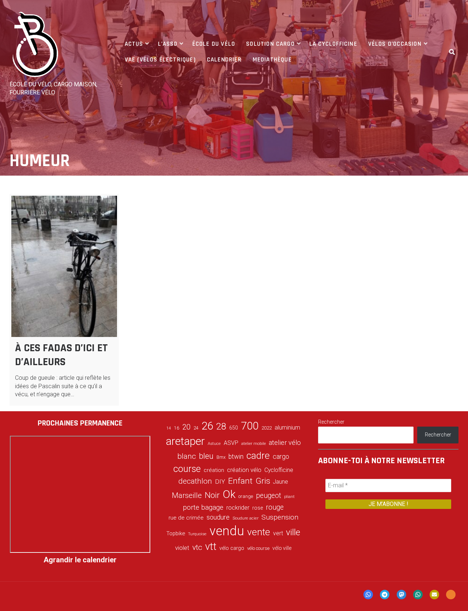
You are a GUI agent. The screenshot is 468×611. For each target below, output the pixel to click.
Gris (263, 481)
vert (278, 533)
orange (245, 496)
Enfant (240, 481)
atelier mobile (253, 443)
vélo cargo (231, 548)
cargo (281, 456)
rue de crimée (186, 517)
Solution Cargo (270, 44)
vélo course (258, 548)
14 (168, 428)
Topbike (175, 533)
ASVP (231, 442)
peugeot (268, 495)
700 (249, 426)
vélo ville (281, 548)
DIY (220, 481)
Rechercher (331, 422)
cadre (258, 455)
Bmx (221, 457)
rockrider (237, 507)
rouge (275, 507)
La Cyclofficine (333, 44)
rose (257, 508)
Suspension (279, 517)
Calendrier (224, 60)
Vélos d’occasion (395, 44)
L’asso (168, 44)
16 (177, 428)
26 (207, 426)
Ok (229, 494)
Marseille (187, 495)
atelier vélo (285, 442)
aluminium (287, 427)
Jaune (280, 481)
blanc (186, 456)
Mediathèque (272, 60)
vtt (210, 546)
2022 (266, 428)
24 (196, 428)
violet (182, 547)
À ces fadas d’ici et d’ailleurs (61, 355)
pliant (289, 496)
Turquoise (197, 533)
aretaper (185, 441)
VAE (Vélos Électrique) (160, 60)
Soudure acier (245, 518)
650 (233, 428)
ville (293, 532)
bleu (206, 456)
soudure (218, 517)
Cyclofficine (278, 469)
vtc (197, 547)
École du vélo (213, 44)
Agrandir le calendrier (80, 559)
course (187, 468)
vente (258, 531)
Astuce (214, 443)
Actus (134, 44)
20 (186, 427)
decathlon (195, 481)
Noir (212, 495)
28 (221, 426)
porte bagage (203, 507)
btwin (236, 456)
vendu (227, 531)
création (214, 470)
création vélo (244, 469)
